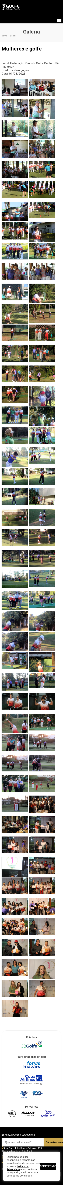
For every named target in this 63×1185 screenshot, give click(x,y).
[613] (42, 498)
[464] (42, 211)
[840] (42, 989)
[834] (42, 969)
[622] (42, 518)
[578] (42, 437)
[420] (15, 150)
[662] (15, 621)
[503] (42, 293)
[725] (15, 744)
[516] (15, 334)
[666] (42, 621)
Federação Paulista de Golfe (20, 7)
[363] (42, 88)
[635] (42, 559)
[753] (42, 805)
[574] (15, 437)
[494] (42, 273)
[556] (42, 396)
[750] (15, 805)
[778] (15, 867)
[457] (42, 191)
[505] (15, 314)
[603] (15, 498)
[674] (42, 641)
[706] (42, 682)
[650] (42, 600)
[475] (42, 232)
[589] (15, 478)
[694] (15, 682)
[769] (15, 846)
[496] (15, 293)
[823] (15, 949)
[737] (15, 764)
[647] (15, 600)
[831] (15, 969)
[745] (42, 785)
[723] (42, 723)
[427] (15, 170)
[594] (42, 478)
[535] (15, 375)
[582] (15, 457)
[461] (15, 211)
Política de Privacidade (18, 1168)
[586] (42, 457)
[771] (42, 846)
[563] (15, 416)
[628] (15, 539)
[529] (42, 355)
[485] (42, 252)
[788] (42, 887)
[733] (42, 744)
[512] (42, 314)
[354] (15, 88)
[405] (15, 129)
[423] (42, 150)
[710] (15, 703)
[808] (42, 908)
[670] (15, 641)
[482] (15, 252)
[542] (42, 375)
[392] (42, 109)
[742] (15, 785)
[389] (15, 109)
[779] (42, 867)
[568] (42, 416)
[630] (42, 539)
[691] (42, 662)
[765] (42, 826)
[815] (15, 928)
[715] (15, 723)
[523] (15, 355)
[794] (15, 908)
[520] (42, 334)
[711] (42, 703)
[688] (15, 662)
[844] (15, 1010)
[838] (15, 989)
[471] (15, 232)
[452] (42, 170)
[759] (15, 826)
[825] (42, 949)
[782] (15, 887)
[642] (42, 580)
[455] (15, 191)
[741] (42, 764)
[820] (42, 928)
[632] (15, 559)
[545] (15, 396)
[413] (42, 129)
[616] (15, 518)
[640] (15, 580)
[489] (15, 273)
